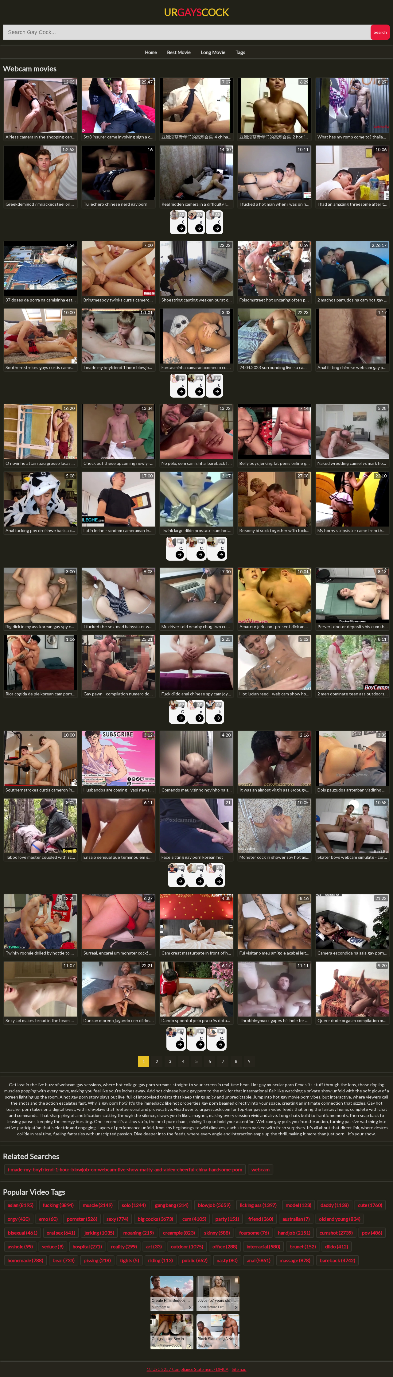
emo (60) (48, 1219)
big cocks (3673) (155, 1219)
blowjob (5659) (214, 1205)
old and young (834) (339, 1219)
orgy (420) (19, 1219)
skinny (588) (217, 1232)
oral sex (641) (61, 1232)
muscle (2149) (98, 1205)
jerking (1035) (99, 1232)
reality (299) (124, 1246)
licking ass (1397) (258, 1205)
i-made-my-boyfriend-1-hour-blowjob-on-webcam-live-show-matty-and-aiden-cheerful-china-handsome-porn (125, 1169)
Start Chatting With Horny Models (183, 219)
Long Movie (213, 52)
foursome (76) (254, 1232)
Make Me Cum (220, 709)
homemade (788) (25, 1260)
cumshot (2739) (336, 1232)
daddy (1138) (335, 1205)
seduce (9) (53, 1246)
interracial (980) (263, 1246)
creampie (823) (179, 1232)
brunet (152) (303, 1246)
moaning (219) (138, 1232)
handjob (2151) (294, 1232)
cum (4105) (194, 1219)
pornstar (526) (82, 1219)
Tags (240, 52)
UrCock (196, 12)
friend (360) (260, 1219)
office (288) (224, 1246)
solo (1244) (134, 1205)
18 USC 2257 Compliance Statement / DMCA (187, 1369)
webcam (260, 1169)
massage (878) (295, 1260)
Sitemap (239, 1369)
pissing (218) (97, 1260)
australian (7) (296, 1219)
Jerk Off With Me (219, 219)
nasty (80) (227, 1260)
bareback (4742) (337, 1260)
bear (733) (64, 1260)
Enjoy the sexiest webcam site (201, 219)
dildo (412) (336, 1246)
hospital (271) (87, 1246)
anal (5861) (258, 1260)
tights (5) (129, 1260)
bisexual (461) (22, 1232)
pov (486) (372, 1232)
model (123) (298, 1205)
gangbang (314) (172, 1205)
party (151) (227, 1219)
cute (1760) (370, 1205)
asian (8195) (20, 1205)
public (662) (195, 1260)
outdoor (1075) (187, 1246)
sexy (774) (117, 1219)
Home (151, 52)
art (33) (154, 1246)
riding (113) (160, 1260)
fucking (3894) (58, 1205)
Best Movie (179, 52)
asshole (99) (20, 1246)
